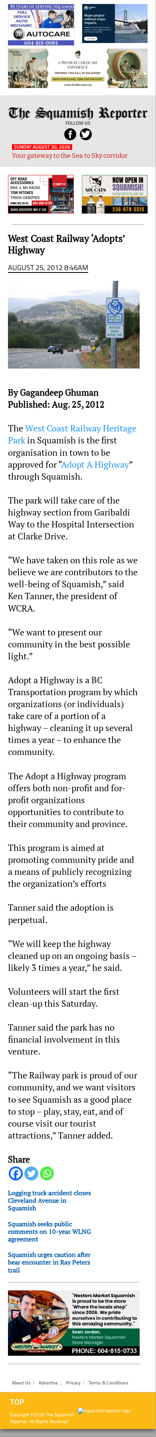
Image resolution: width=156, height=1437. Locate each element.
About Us (21, 1382)
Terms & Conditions (108, 1382)
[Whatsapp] (47, 1173)
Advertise (48, 1382)
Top (17, 1402)
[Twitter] (31, 1173)
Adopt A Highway (95, 464)
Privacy (73, 1382)
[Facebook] (16, 1173)
